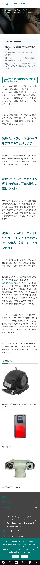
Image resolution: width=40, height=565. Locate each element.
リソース (6, 502)
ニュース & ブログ (14, 10)
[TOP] (36, 562)
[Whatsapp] (10, 562)
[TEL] (23, 562)
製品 (4, 496)
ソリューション (9, 507)
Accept (24, 556)
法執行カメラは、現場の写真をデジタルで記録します (20, 54)
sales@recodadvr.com (15, 531)
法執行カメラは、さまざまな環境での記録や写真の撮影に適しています (20, 59)
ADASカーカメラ (8, 447)
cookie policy (13, 552)
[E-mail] (16, 562)
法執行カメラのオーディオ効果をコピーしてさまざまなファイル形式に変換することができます (20, 66)
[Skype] (3, 562)
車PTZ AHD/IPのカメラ (11, 487)
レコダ (4, 315)
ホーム (4, 10)
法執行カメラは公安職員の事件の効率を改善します (18, 12)
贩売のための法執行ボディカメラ (14, 283)
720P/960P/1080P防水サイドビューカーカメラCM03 (19, 405)
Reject (15, 556)
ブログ (24, 10)
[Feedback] (30, 562)
